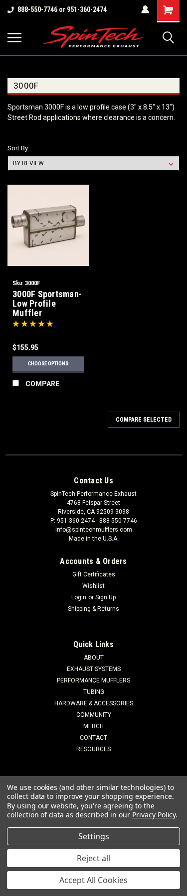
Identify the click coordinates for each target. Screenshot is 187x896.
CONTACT (93, 737)
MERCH (93, 726)
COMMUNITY (93, 714)
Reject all (93, 858)
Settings (93, 836)
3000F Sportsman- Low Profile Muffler (47, 303)
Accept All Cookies (93, 880)
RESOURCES (93, 749)
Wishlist (93, 585)
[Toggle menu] (14, 37)
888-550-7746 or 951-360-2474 (62, 9)
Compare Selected (144, 419)
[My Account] (145, 9)
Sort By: (18, 148)
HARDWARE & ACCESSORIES (93, 703)
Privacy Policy (154, 814)
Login (78, 597)
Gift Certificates (93, 574)
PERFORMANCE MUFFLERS (93, 680)
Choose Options (48, 363)
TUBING (93, 691)
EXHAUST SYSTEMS (94, 669)
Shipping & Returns (93, 608)
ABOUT (94, 657)
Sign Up (105, 597)
